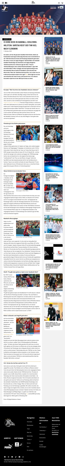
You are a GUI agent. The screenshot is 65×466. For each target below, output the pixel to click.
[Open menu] (3, 3)
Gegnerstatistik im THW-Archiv (11, 102)
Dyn (27, 74)
